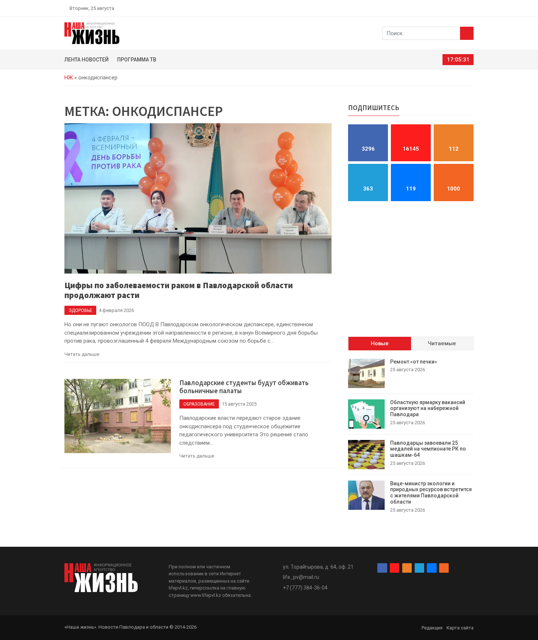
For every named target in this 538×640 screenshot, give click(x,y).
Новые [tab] (380, 343)
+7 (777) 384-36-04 (305, 588)
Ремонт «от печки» (413, 362)
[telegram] (454, 8)
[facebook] (428, 8)
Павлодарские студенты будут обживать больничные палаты (244, 387)
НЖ (68, 77)
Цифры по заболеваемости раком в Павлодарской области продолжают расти (178, 290)
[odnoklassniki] (445, 8)
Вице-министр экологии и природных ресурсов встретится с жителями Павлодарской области (431, 493)
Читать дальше (81, 354)
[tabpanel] (411, 436)
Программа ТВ (136, 60)
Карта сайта (460, 627)
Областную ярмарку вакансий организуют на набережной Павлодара (427, 408)
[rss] (471, 8)
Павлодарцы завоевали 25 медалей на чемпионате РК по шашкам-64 (428, 449)
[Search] (467, 33)
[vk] (462, 8)
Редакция (432, 627)
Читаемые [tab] (442, 343)
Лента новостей (86, 60)
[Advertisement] (411, 269)
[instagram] (437, 8)
